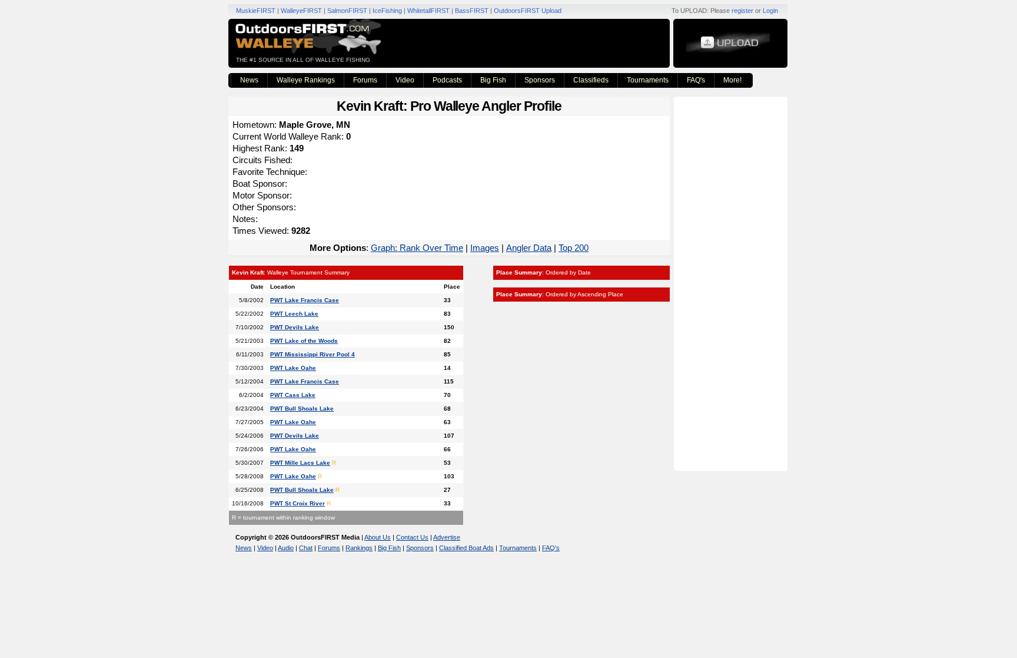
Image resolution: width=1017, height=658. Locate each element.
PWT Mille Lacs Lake (300, 462)
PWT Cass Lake (292, 395)
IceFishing (387, 10)
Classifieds (591, 80)
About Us (377, 537)
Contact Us (412, 537)
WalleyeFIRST (301, 10)
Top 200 (574, 248)
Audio (286, 547)
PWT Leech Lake (294, 313)
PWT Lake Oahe (293, 368)
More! (732, 80)
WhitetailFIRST (428, 10)
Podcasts (447, 80)
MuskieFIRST (255, 10)
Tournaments (648, 80)
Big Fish (493, 80)
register (742, 10)
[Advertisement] (732, 282)
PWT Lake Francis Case (304, 300)
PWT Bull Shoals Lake (302, 408)
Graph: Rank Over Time (417, 248)
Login (770, 10)
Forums (365, 80)
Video (405, 80)
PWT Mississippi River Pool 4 (312, 354)
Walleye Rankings (306, 80)
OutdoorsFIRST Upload (527, 10)
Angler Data (528, 248)
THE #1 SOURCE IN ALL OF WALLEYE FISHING (303, 60)
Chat (306, 547)
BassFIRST (471, 10)
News (249, 80)
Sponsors (539, 80)
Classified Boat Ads (466, 547)
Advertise (446, 537)
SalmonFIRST (347, 10)
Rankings (359, 547)
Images (484, 248)
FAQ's (696, 80)
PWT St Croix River (297, 503)
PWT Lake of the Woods (304, 341)
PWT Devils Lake (294, 327)
